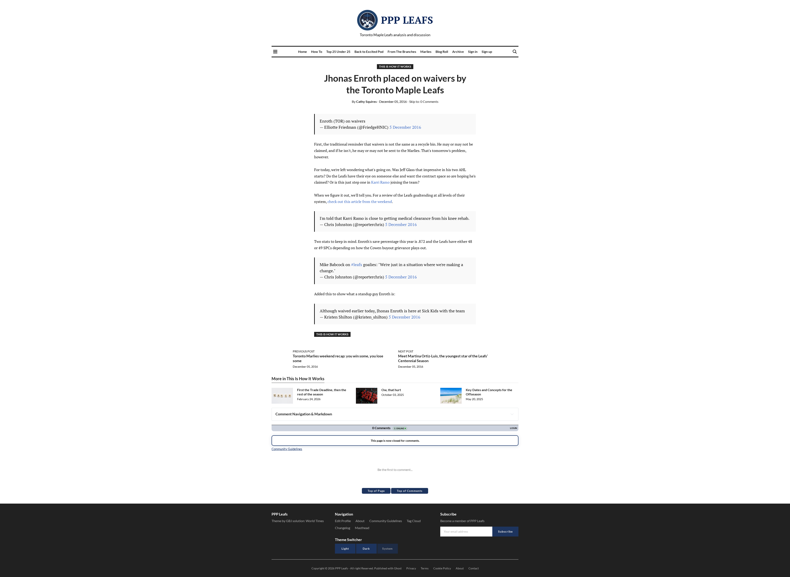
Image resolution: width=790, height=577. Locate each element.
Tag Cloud (414, 521)
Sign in (472, 51)
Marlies (425, 51)
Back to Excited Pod (368, 51)
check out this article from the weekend (360, 201)
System (387, 548)
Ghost (398, 568)
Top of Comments (409, 490)
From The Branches (402, 51)
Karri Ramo (380, 182)
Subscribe (505, 531)
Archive (458, 51)
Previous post (304, 351)
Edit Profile (343, 521)
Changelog (342, 528)
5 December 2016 (405, 127)
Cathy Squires (364, 101)
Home (302, 51)
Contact (473, 568)
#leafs (356, 264)
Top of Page (376, 490)
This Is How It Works (395, 66)
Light (345, 548)
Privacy (411, 568)
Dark (366, 548)
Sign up (487, 51)
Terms (425, 568)
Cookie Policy (442, 568)
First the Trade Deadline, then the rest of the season (321, 392)
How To (316, 51)
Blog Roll (442, 51)
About (360, 521)
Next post (405, 351)
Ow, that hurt (391, 390)
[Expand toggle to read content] (512, 414)
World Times (315, 521)
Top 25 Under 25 (338, 51)
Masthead (362, 528)
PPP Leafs (407, 20)
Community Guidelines (385, 521)
